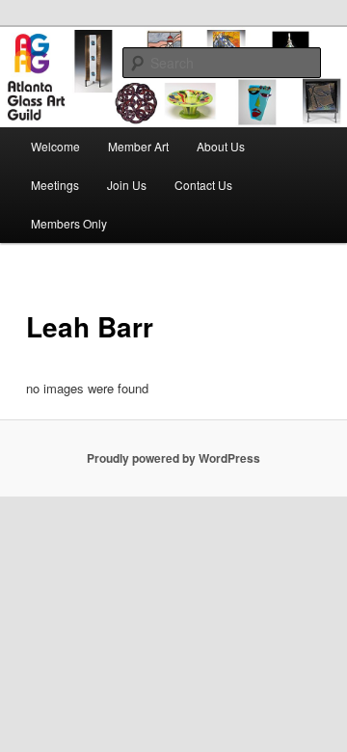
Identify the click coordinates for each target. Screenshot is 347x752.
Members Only (69, 223)
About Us (221, 146)
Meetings (55, 184)
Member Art (138, 146)
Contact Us (203, 184)
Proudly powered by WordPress (173, 458)
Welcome (55, 146)
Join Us (127, 184)
